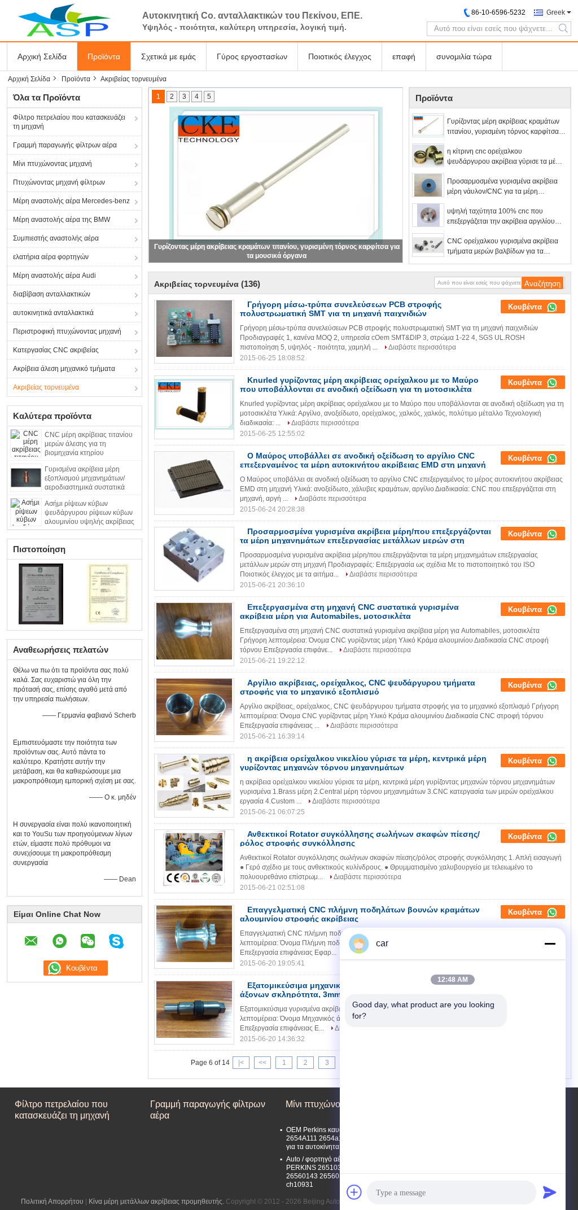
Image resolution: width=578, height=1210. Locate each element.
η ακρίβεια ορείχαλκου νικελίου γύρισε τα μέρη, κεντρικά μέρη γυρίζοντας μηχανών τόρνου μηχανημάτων (363, 763)
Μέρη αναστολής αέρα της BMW (61, 220)
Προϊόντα (103, 56)
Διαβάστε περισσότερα (422, 347)
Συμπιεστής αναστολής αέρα (56, 238)
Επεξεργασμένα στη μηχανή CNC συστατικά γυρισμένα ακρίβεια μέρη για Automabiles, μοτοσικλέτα (349, 611)
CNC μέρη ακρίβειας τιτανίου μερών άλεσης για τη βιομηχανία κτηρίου (89, 444)
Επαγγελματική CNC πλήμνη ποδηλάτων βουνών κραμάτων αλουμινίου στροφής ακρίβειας (360, 914)
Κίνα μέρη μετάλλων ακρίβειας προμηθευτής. (157, 1201)
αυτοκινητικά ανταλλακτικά (53, 313)
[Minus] (550, 943)
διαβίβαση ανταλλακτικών (51, 294)
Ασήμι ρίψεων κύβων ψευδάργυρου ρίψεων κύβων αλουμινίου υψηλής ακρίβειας (89, 513)
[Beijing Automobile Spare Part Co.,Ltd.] (69, 20)
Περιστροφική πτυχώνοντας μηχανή (67, 331)
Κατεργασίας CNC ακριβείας (56, 350)
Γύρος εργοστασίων (252, 56)
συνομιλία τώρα (464, 56)
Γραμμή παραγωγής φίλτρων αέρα (65, 145)
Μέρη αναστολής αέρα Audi (54, 275)
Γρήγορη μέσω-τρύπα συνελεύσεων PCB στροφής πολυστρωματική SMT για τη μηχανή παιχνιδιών (340, 309)
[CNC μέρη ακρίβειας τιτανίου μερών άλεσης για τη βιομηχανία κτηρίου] (26, 443)
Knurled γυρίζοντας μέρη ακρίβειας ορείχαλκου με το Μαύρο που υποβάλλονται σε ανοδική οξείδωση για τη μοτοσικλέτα (359, 384)
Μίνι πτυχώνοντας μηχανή (52, 164)
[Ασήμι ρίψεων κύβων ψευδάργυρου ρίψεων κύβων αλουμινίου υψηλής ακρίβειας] (26, 512)
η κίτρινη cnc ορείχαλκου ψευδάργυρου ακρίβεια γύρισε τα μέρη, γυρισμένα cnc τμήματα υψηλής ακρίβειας (506, 157)
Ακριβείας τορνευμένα (46, 387)
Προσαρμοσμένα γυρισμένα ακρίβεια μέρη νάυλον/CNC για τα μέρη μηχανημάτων (502, 186)
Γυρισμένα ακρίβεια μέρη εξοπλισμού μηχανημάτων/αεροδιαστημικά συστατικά (85, 478)
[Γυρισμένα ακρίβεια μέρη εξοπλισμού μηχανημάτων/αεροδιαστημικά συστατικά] (26, 477)
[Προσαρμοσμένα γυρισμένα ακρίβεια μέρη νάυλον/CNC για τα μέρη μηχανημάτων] (428, 185)
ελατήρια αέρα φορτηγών (51, 257)
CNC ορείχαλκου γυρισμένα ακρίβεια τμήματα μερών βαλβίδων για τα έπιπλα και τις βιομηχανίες (502, 246)
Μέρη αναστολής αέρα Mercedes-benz (71, 201)
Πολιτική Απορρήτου (52, 1201)
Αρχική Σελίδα (42, 56)
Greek (555, 12)
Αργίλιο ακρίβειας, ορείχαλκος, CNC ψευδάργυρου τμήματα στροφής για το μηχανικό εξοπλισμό (357, 687)
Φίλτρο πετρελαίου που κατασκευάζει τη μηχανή (69, 121)
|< (241, 1063)
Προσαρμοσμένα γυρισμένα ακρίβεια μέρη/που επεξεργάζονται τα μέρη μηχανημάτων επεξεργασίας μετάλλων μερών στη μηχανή (365, 540)
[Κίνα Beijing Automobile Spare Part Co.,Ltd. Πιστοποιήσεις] (41, 593)
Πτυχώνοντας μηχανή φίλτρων (59, 182)
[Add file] (354, 1192)
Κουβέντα (526, 307)
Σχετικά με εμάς (168, 56)
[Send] (550, 1192)
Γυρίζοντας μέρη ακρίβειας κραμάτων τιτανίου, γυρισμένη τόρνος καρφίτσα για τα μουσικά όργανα (503, 127)
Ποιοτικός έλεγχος (339, 56)
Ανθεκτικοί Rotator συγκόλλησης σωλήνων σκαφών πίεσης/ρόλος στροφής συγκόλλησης (360, 838)
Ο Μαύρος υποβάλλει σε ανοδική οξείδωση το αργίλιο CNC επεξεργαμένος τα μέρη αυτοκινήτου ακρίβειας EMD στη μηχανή (363, 460)
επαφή (403, 56)
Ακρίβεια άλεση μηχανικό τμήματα (64, 369)
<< (262, 1063)
